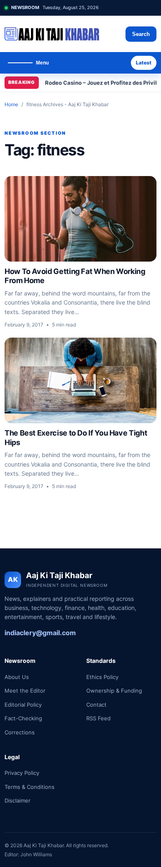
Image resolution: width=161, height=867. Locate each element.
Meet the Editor (25, 690)
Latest (144, 63)
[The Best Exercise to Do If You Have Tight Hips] (80, 380)
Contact (96, 704)
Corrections (20, 732)
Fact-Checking (23, 718)
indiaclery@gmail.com (40, 633)
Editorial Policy (23, 704)
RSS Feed (98, 718)
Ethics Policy (102, 677)
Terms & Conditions (29, 787)
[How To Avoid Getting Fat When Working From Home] (80, 219)
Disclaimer (18, 800)
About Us (17, 677)
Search (141, 34)
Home (11, 104)
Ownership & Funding (114, 690)
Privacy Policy (22, 772)
